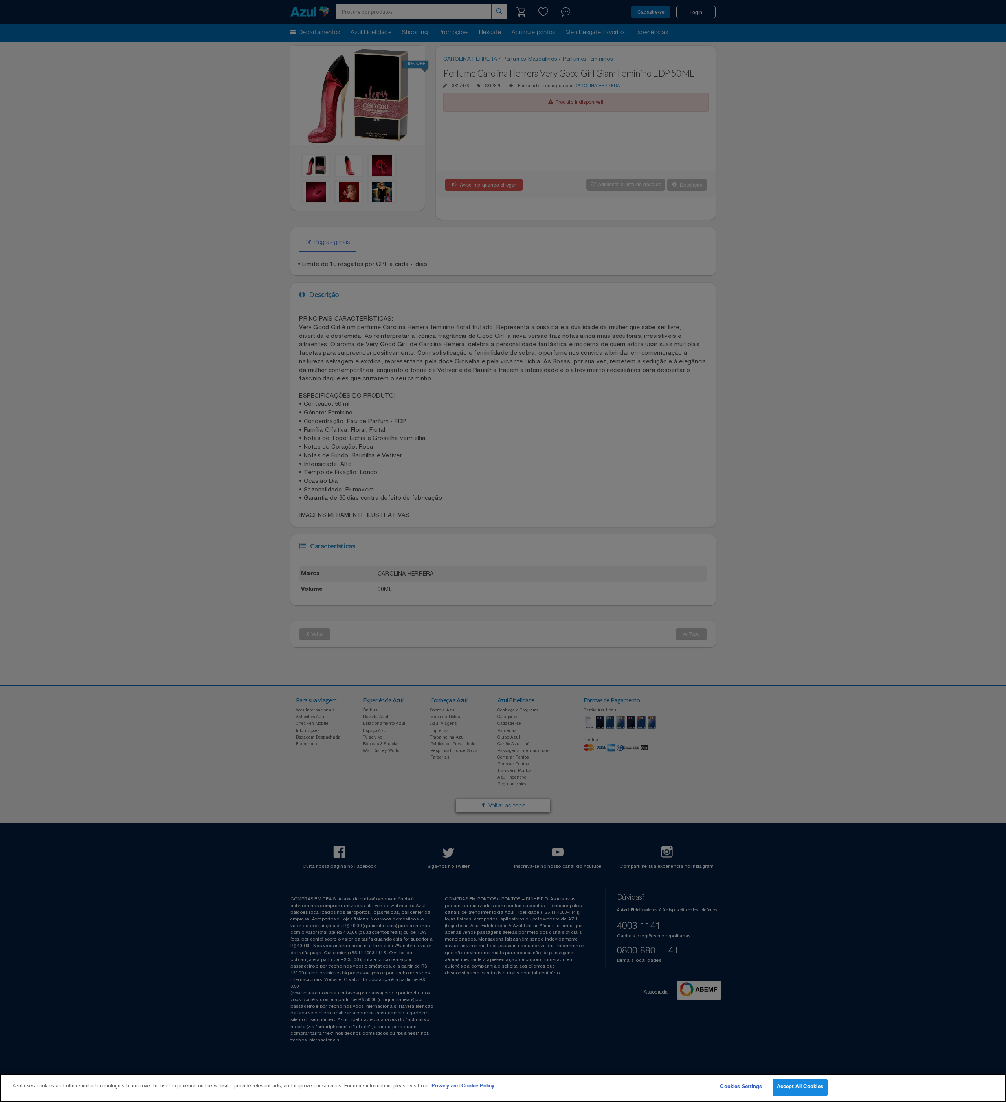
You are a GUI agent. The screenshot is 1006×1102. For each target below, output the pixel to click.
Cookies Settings (741, 1087)
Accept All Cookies (800, 1087)
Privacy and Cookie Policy (462, 1086)
